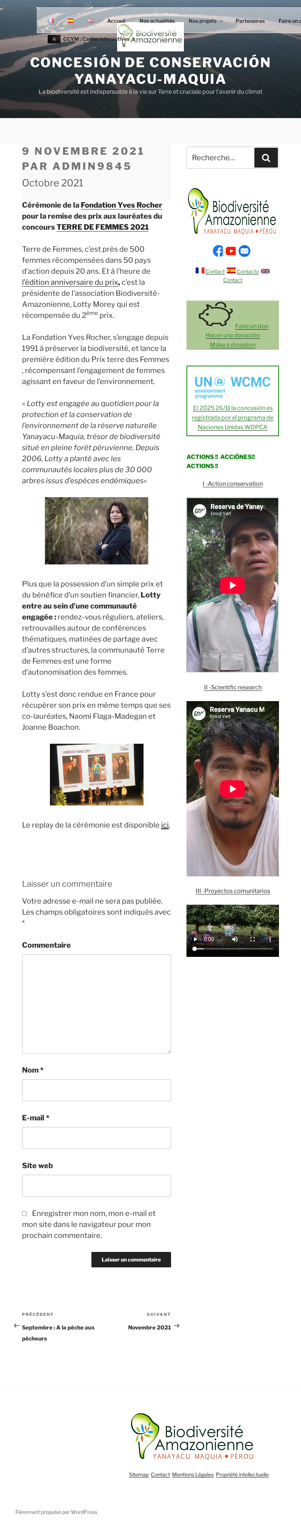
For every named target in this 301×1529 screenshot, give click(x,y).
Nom (33, 1070)
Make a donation (232, 344)
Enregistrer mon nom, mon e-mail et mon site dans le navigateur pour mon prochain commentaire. (89, 1224)
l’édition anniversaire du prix (70, 282)
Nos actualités (157, 21)
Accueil (116, 21)
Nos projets (203, 21)
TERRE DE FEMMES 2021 (103, 227)
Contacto (248, 271)
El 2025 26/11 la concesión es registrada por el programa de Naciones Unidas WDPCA (232, 417)
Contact (215, 271)
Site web (37, 1165)
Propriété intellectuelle (242, 1474)
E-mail (36, 1117)
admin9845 (92, 166)
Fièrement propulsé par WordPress (56, 1512)
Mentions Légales (193, 1474)
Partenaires (250, 21)
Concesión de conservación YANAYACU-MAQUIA (150, 70)
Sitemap (139, 1474)
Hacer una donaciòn (233, 335)
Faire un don (251, 326)
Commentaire (46, 945)
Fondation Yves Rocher (121, 205)
